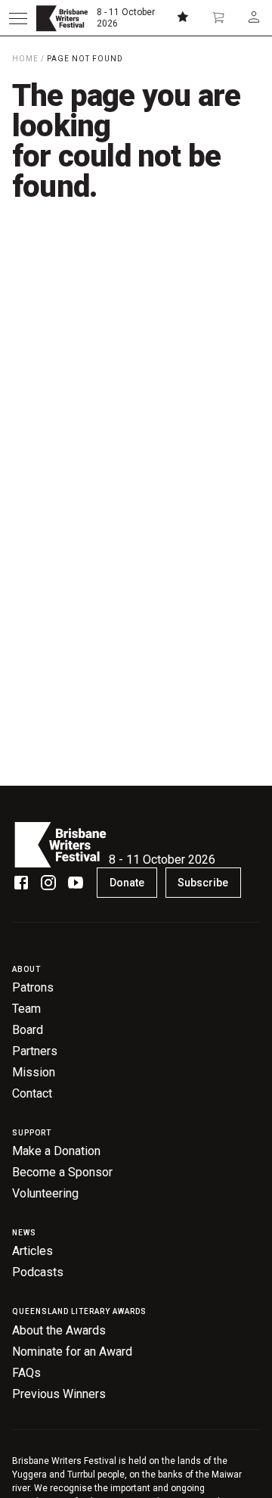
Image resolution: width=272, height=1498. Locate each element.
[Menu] (18, 18)
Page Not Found (85, 59)
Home (25, 59)
